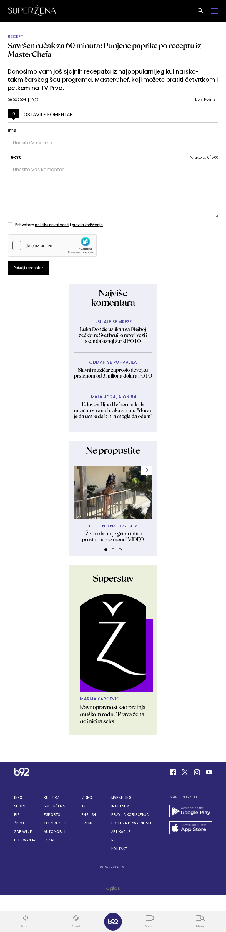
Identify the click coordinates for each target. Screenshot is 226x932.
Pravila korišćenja (130, 814)
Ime (12, 130)
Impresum (120, 806)
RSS (114, 840)
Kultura (51, 797)
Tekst (14, 157)
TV (84, 806)
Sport (20, 806)
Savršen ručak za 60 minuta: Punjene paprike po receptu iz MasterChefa (104, 50)
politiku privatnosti (52, 224)
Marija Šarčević (100, 699)
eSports (52, 814)
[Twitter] (185, 772)
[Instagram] (197, 772)
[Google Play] (191, 812)
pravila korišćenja (87, 224)
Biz (17, 814)
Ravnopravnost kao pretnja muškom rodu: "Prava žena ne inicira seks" (113, 714)
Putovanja (24, 840)
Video (87, 797)
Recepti (16, 36)
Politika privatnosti (131, 823)
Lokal (49, 840)
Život (19, 823)
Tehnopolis (55, 823)
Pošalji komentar (28, 267)
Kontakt (119, 848)
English (89, 814)
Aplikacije (121, 831)
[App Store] (191, 828)
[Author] (113, 643)
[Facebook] (173, 772)
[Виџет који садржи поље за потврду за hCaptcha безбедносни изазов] (52, 245)
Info (18, 797)
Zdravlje (23, 831)
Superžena (54, 806)
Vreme (88, 823)
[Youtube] (209, 772)
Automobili (54, 831)
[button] (105, 549)
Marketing (121, 797)
